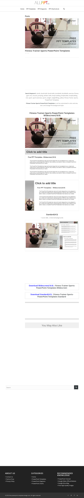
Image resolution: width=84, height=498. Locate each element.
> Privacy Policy (9, 481)
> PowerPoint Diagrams (38, 481)
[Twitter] (71, 495)
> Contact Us (9, 477)
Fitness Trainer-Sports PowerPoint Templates (47, 50)
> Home (33, 477)
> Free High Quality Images (65, 485)
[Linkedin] (77, 495)
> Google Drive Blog (63, 483)
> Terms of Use (9, 479)
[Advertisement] (52, 73)
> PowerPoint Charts (37, 483)
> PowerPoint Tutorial (63, 479)
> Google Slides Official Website (66, 481)
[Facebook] (68, 495)
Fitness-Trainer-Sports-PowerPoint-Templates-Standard (55, 295)
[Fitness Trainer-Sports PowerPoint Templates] (52, 33)
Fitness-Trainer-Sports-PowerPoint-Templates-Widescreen (55, 286)
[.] (61, 8)
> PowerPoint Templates (38, 479)
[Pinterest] (74, 495)
